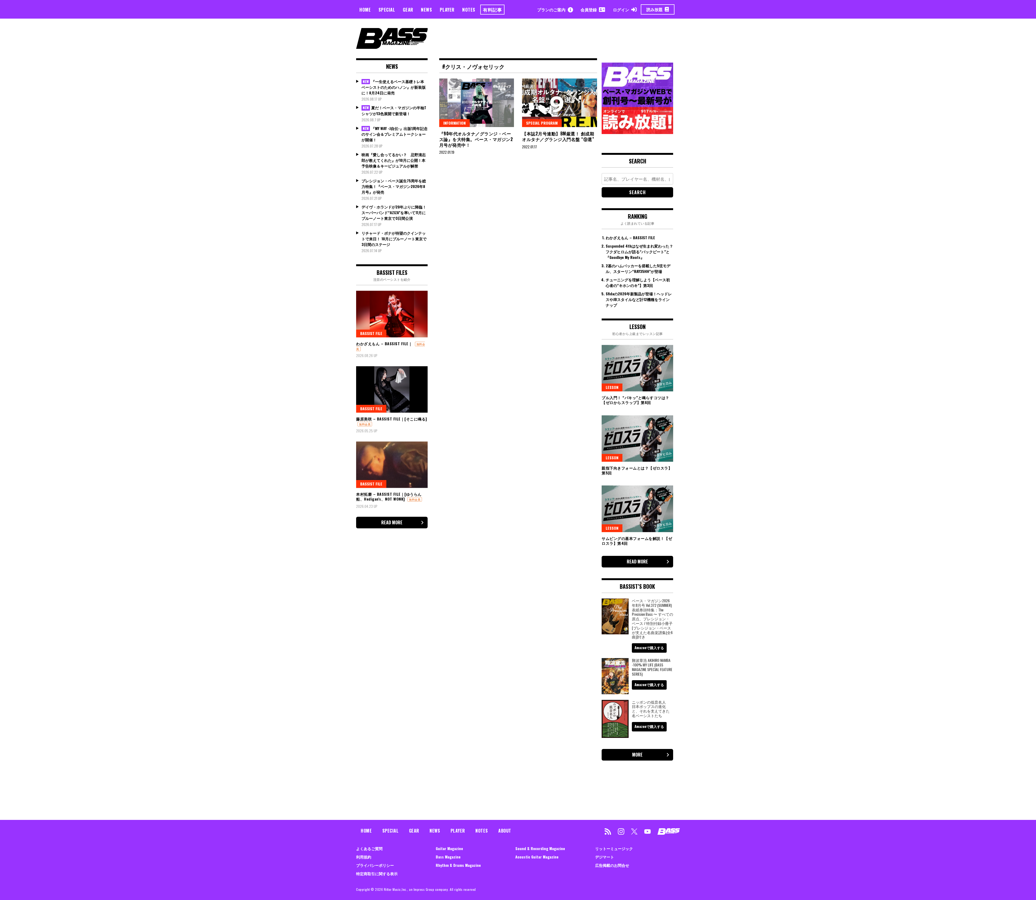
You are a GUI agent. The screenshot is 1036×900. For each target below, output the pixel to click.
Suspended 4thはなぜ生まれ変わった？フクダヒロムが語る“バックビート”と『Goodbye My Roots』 (639, 251)
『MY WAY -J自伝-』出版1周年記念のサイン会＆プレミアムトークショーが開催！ (395, 134)
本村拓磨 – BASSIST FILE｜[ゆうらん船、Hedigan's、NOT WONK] (389, 496)
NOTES (468, 9)
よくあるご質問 (369, 848)
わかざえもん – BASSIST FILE (630, 237)
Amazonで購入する (649, 647)
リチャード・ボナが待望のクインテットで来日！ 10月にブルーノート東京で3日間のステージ (394, 238)
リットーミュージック (614, 848)
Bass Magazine (448, 857)
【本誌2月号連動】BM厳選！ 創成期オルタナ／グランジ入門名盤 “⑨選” (558, 136)
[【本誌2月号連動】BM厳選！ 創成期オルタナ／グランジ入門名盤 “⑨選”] (559, 102)
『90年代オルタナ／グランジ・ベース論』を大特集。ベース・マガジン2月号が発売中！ (476, 139)
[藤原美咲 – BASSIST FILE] (392, 389)
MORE (637, 754)
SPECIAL (387, 9)
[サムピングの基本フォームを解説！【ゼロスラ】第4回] (637, 508)
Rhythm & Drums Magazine (458, 865)
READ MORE (392, 522)
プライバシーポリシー (375, 865)
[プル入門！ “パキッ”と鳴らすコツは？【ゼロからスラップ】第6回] (637, 368)
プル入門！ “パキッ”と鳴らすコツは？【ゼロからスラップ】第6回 (635, 400)
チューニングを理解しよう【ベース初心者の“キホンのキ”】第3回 (638, 282)
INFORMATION (454, 123)
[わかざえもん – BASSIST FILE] (392, 314)
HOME (365, 9)
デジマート (604, 857)
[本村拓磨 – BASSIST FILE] (392, 465)
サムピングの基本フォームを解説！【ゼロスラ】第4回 (637, 540)
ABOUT (504, 830)
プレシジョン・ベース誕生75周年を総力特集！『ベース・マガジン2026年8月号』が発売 (394, 186)
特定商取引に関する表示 (377, 873)
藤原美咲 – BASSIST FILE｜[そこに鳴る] (391, 419)
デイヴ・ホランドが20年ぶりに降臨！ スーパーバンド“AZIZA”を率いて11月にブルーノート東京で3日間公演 (394, 212)
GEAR (408, 9)
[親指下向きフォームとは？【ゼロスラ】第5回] (637, 438)
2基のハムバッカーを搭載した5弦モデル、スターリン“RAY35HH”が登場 (638, 268)
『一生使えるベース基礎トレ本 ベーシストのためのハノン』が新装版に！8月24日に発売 (394, 87)
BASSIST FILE (371, 333)
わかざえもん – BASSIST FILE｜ (384, 343)
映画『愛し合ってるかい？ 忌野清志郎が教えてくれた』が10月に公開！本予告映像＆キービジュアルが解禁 (394, 160)
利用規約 (363, 857)
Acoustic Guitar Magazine (536, 857)
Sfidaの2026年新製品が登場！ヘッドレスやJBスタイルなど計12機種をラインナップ (639, 299)
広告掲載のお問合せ (612, 865)
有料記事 (492, 9)
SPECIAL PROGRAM (542, 123)
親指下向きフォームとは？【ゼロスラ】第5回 (637, 470)
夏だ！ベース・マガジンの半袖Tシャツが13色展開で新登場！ (394, 110)
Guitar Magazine (449, 848)
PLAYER (447, 9)
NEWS (426, 9)
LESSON (612, 387)
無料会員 (364, 424)
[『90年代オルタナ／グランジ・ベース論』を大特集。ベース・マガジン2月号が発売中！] (476, 102)
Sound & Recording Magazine (540, 848)
